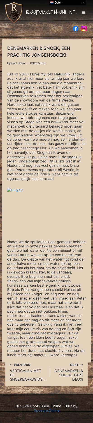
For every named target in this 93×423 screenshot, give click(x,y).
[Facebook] (75, 28)
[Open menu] (83, 12)
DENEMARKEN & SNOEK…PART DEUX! (69, 372)
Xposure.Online (46, 410)
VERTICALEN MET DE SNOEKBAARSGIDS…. (28, 372)
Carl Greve (18, 63)
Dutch (58, 2)
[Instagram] (84, 28)
